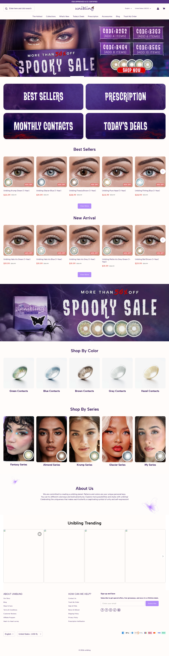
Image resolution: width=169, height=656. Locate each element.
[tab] (77, 76)
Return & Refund (73, 610)
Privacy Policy (73, 617)
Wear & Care (7, 606)
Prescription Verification (76, 621)
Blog (5, 602)
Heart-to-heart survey (11, 621)
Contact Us (72, 598)
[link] (51, 17)
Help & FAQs (72, 606)
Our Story (6, 598)
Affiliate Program (9, 617)
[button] (162, 556)
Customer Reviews (9, 614)
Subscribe (152, 603)
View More (84, 206)
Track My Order (73, 602)
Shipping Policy (73, 614)
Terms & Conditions (10, 610)
